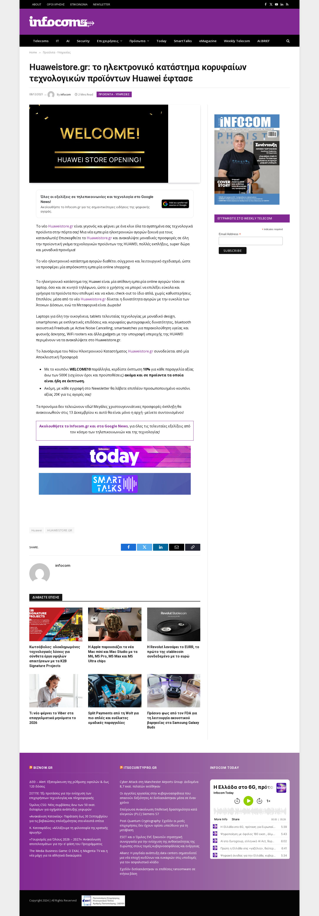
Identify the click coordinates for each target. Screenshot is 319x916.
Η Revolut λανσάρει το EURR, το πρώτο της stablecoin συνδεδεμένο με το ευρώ (173, 652)
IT (57, 41)
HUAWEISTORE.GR (59, 530)
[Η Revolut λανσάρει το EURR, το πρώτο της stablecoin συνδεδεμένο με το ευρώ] (173, 624)
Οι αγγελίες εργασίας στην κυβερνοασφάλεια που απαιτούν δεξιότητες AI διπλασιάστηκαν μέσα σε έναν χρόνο (158, 797)
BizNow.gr (43, 768)
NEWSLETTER (101, 4)
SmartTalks (183, 41)
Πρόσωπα (137, 41)
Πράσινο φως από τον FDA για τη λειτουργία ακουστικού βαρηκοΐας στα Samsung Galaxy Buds (173, 720)
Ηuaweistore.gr (60, 226)
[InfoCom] (61, 22)
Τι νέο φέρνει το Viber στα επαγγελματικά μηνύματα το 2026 (52, 718)
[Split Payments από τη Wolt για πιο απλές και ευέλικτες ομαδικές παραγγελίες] (114, 690)
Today (161, 41)
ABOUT (36, 4)
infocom (66, 94)
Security (83, 41)
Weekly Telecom (237, 41)
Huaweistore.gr (99, 238)
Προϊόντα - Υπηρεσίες (114, 94)
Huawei (36, 530)
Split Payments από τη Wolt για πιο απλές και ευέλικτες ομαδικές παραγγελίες (113, 718)
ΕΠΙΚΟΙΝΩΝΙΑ (78, 4)
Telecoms (41, 41)
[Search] (288, 41)
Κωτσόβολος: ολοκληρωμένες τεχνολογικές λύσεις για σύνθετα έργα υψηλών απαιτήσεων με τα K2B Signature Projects (54, 656)
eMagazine (208, 41)
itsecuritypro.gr (140, 768)
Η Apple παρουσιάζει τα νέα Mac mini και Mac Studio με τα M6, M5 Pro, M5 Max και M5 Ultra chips (112, 654)
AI (67, 41)
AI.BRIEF (263, 41)
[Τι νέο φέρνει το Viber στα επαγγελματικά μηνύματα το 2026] (55, 690)
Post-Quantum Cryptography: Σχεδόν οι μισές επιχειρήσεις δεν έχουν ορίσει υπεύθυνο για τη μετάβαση (154, 825)
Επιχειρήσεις (107, 41)
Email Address (230, 234)
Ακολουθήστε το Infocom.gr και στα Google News (83, 426)
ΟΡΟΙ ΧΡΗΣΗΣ (56, 4)
